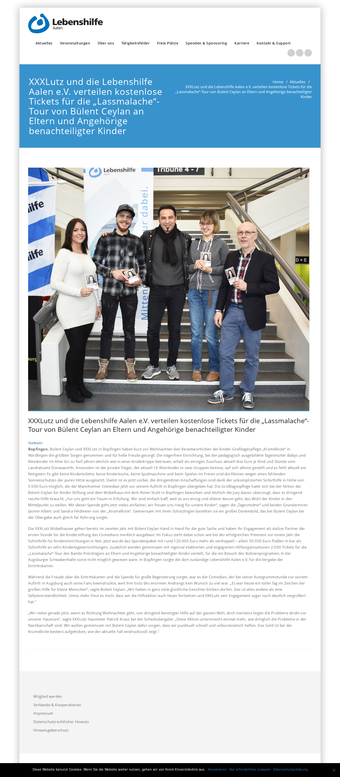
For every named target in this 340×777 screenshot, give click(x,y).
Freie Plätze (167, 43)
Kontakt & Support (274, 43)
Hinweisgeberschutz (51, 730)
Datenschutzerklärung (290, 769)
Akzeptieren (217, 769)
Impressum (43, 713)
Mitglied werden (47, 696)
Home (278, 81)
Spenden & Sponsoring (206, 43)
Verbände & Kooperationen (57, 704)
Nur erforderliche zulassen (250, 769)
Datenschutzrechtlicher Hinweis (61, 721)
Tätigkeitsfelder (135, 43)
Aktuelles (44, 43)
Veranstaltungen (75, 43)
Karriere (241, 43)
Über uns (106, 43)
